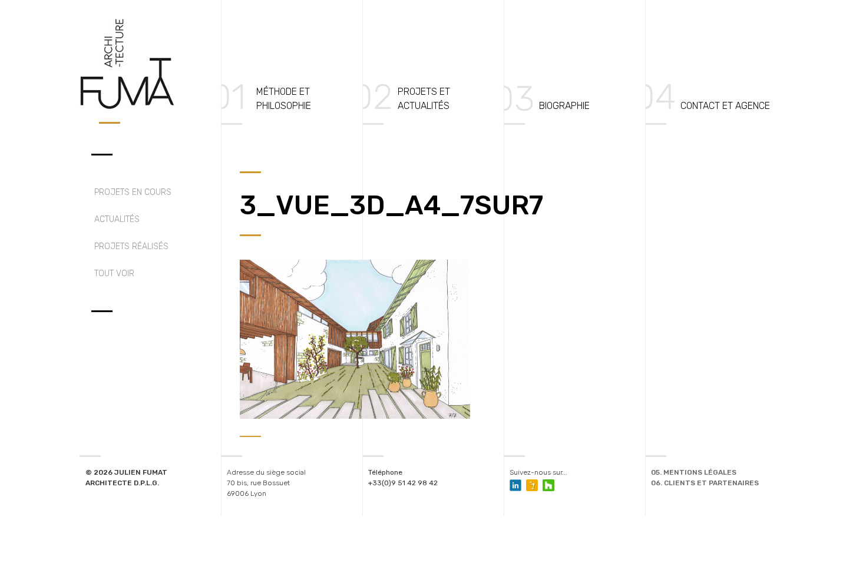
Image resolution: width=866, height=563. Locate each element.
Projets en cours (132, 192)
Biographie (564, 105)
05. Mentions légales (693, 472)
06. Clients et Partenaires (705, 483)
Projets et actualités (424, 98)
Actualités (117, 219)
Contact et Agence (725, 105)
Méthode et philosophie (283, 98)
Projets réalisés (131, 246)
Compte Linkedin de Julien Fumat (515, 485)
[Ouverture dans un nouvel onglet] (532, 485)
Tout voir (114, 274)
